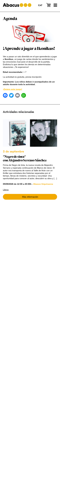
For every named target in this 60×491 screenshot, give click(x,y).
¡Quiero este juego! (12, 89)
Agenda (10, 18)
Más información (30, 197)
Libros (6, 190)
